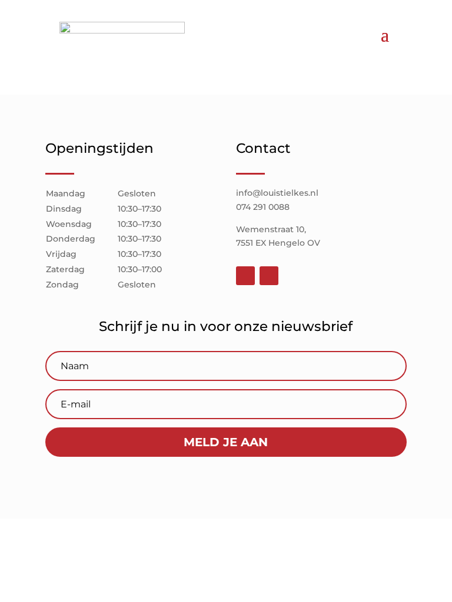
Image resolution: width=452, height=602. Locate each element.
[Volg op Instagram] (269, 275)
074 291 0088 (263, 207)
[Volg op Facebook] (245, 275)
